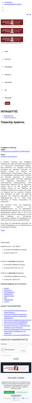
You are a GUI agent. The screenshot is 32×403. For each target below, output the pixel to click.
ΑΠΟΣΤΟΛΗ (8, 59)
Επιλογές (26, 398)
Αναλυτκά (17, 398)
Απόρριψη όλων (16, 395)
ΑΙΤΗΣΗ (7, 103)
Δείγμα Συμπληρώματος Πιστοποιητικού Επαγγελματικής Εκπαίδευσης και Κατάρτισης (17, 331)
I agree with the (10, 355)
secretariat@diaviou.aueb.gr (13, 4)
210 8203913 (8, 2)
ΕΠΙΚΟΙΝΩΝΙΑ (8, 98)
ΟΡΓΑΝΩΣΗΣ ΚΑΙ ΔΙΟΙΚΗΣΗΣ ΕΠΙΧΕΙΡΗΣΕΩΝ (15, 151)
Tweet (3, 230)
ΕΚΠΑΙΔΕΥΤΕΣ (8, 74)
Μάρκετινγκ (17, 400)
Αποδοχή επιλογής (22, 392)
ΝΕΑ (6, 90)
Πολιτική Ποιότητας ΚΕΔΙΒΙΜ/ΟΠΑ (15, 324)
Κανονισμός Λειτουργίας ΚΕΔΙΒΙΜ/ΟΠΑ (17, 335)
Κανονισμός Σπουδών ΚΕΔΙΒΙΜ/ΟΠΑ (16, 322)
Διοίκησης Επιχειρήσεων (9, 156)
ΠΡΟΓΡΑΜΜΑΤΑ (8, 67)
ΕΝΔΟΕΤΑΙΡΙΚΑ (8, 82)
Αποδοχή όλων (9, 392)
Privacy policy (15, 355)
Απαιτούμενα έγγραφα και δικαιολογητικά (17, 320)
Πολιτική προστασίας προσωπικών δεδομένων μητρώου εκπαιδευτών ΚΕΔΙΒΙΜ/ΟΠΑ (15, 316)
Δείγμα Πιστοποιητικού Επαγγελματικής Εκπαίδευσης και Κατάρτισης (17, 326)
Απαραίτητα (8, 398)
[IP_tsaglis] (14, 136)
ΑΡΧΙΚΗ (6, 51)
